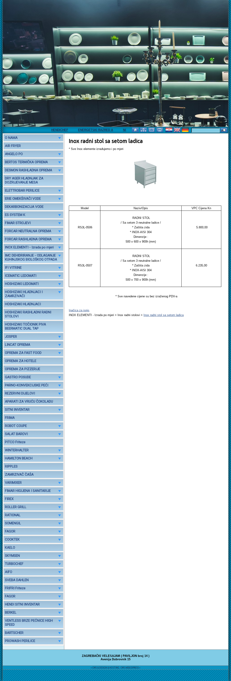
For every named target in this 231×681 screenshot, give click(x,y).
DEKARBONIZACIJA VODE (24, 207)
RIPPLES (11, 466)
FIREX (9, 499)
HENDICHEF (49, 130)
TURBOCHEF (14, 564)
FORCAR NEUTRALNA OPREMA (28, 231)
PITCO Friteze (15, 442)
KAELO (10, 548)
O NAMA (11, 138)
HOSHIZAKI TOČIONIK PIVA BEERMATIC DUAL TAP (25, 326)
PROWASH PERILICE (20, 641)
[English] (177, 129)
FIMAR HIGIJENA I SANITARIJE (28, 491)
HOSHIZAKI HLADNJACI (23, 304)
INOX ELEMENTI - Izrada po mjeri (29, 247)
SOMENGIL (13, 523)
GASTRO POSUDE (18, 377)
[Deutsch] (186, 129)
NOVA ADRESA (123, 130)
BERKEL (10, 612)
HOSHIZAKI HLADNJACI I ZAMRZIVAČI (24, 294)
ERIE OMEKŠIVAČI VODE (23, 199)
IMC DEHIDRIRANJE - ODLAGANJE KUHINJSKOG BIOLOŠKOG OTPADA (31, 257)
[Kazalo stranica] (144, 129)
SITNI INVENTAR (17, 410)
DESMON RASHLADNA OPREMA (28, 170)
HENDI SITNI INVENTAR (22, 604)
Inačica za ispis (79, 310)
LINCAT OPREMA (17, 345)
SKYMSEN (12, 556)
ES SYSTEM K (15, 215)
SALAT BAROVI (16, 434)
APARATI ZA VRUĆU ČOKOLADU (29, 401)
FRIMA (10, 418)
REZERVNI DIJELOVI (20, 393)
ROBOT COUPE (16, 426)
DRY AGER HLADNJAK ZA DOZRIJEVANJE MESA (24, 180)
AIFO (8, 572)
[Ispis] (160, 129)
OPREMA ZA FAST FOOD (23, 353)
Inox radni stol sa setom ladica (163, 315)
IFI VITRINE (13, 268)
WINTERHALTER (17, 450)
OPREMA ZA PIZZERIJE (22, 369)
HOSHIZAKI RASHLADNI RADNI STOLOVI (28, 314)
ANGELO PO (14, 154)
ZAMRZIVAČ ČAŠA (19, 474)
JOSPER (11, 337)
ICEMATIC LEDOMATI (20, 276)
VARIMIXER (13, 483)
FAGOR (10, 531)
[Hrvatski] (169, 129)
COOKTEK (12, 539)
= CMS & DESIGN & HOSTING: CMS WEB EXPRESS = (115, 667)
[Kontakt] (152, 129)
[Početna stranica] (136, 129)
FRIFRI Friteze (15, 588)
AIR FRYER (13, 146)
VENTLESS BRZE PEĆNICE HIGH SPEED (29, 623)
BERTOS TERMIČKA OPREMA (26, 162)
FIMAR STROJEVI (18, 223)
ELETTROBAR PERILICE (22, 190)
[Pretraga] (223, 130)
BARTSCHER (14, 633)
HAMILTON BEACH (18, 458)
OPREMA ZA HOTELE (20, 361)
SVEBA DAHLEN (17, 580)
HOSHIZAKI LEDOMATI (22, 284)
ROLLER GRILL (15, 507)
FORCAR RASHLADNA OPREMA (28, 239)
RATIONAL (13, 515)
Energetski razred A (85, 130)
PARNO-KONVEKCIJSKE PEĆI (26, 385)
